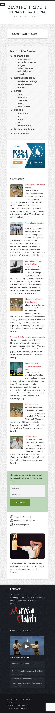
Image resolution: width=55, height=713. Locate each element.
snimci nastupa (25, 68)
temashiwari (23, 106)
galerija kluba (24, 71)
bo (18, 116)
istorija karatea (24, 84)
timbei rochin (24, 125)
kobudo (18, 110)
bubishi (21, 87)
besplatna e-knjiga (24, 129)
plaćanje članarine (26, 62)
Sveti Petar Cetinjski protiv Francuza (27, 683)
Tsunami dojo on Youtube (24, 521)
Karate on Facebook (22, 517)
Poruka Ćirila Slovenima (22, 678)
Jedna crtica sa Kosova (21, 663)
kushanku (22, 100)
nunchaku (22, 113)
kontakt (21, 74)
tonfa (20, 119)
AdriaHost (23, 705)
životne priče (21, 133)
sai (18, 122)
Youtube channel (15, 708)
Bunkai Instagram (21, 525)
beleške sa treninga (27, 81)
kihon (20, 94)
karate (17, 91)
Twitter (28, 708)
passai (20, 103)
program (21, 65)
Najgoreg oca (15, 598)
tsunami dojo (21, 56)
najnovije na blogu (24, 78)
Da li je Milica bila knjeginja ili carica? (27, 671)
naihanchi (22, 97)
